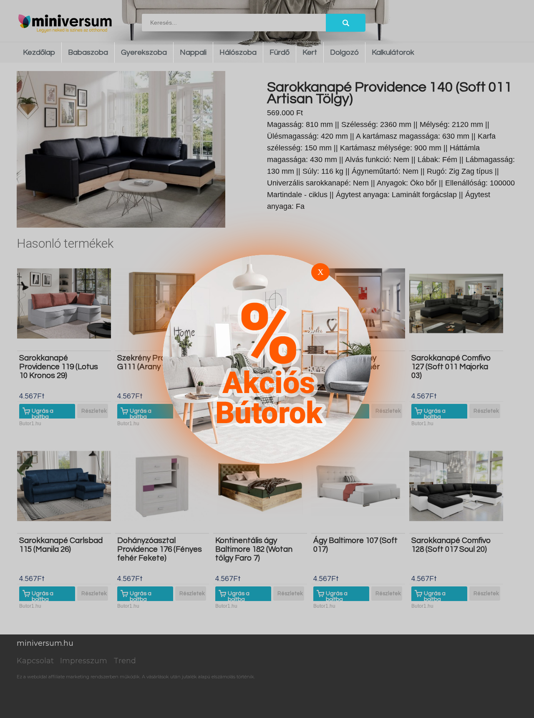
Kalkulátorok (393, 52)
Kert (309, 52)
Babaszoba (88, 52)
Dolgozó (344, 52)
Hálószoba (238, 52)
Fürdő (280, 52)
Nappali (193, 52)
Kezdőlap (39, 52)
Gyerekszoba (144, 52)
